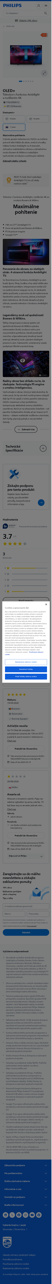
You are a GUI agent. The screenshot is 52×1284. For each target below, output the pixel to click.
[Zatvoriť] (45, 604)
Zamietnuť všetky (25, 669)
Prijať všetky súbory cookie (24, 676)
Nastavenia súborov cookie (25, 662)
